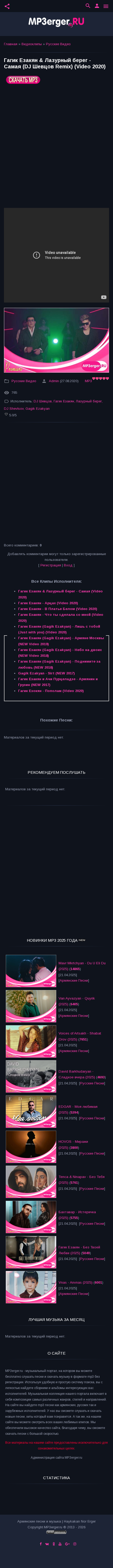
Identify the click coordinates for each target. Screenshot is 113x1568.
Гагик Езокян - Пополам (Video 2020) (51, 691)
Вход (68, 565)
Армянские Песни (74, 980)
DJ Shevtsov (14, 409)
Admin (54, 381)
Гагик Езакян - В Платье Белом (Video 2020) (57, 609)
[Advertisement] (56, 147)
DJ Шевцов (43, 401)
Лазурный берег (89, 401)
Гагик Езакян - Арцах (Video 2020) (48, 603)
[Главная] (56, 24)
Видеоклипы (32, 44)
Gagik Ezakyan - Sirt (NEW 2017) (46, 673)
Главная (10, 44)
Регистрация (50, 565)
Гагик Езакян (64, 401)
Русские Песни (92, 1083)
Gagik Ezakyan (37, 409)
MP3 (88, 381)
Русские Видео (58, 44)
